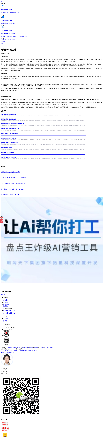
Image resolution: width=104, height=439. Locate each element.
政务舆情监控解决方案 (9, 310)
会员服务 (5, 299)
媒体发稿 (26, 347)
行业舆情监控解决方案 (9, 314)
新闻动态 (5, 306)
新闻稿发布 (15, 347)
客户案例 (5, 302)
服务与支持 (6, 304)
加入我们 (12, 39)
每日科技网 (9, 347)
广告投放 (41, 347)
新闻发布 (31, 347)
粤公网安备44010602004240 (7, 352)
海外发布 (51, 347)
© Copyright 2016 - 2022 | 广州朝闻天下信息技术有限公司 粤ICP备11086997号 (20, 350)
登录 (2, 43)
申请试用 (3, 294)
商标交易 (46, 347)
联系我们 (7, 39)
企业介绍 (3, 39)
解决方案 (5, 300)
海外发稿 (21, 347)
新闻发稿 (36, 347)
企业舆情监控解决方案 (9, 312)
